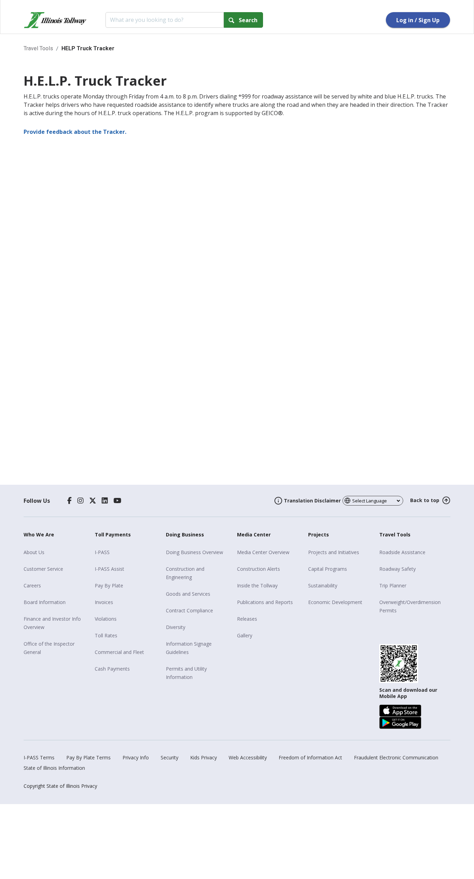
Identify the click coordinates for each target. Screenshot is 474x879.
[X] (92, 500)
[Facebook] (69, 500)
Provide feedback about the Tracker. (75, 132)
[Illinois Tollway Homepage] (55, 20)
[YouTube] (117, 500)
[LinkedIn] (105, 500)
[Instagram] (80, 500)
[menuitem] (57, 552)
